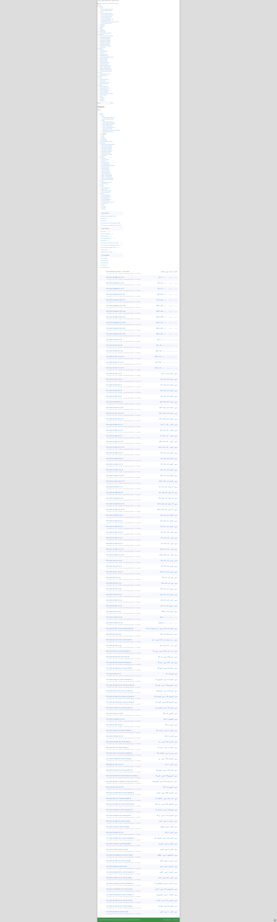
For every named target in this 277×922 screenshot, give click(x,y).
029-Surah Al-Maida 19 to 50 (114, 430)
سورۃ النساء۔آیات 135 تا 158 (168, 413)
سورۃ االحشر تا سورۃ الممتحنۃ (167, 844)
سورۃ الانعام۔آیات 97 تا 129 (168, 475)
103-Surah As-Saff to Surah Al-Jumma (117, 849)
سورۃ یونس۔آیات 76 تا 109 (168, 572)
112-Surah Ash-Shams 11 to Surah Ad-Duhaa (119, 900)
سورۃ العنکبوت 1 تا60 (170, 719)
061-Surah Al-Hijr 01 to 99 (113, 611)
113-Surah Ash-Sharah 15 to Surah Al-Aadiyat (119, 906)
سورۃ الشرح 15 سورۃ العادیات (167, 906)
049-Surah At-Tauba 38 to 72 (114, 543)
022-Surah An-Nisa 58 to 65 (114, 390)
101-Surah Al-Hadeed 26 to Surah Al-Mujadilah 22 (120, 838)
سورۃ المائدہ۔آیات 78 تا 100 (168, 441)
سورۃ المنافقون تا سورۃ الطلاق (167, 855)
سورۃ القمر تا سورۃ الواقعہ (168, 827)
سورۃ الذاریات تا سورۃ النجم (168, 821)
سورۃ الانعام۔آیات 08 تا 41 (169, 458)
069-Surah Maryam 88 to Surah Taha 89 (117, 657)
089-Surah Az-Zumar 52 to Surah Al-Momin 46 (119, 770)
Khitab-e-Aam (104, 220)
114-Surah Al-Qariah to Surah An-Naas (117, 911)
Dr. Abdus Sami (104, 265)
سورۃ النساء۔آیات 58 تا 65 (169, 390)
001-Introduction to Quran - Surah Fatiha (117, 271)
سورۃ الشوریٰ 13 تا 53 (170, 787)
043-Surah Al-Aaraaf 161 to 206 (115, 509)
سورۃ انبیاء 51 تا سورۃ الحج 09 (167, 668)
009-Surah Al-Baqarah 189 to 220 (115, 317)
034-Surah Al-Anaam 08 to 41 (114, 458)
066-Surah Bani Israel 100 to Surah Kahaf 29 (119, 639)
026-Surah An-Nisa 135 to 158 (114, 413)
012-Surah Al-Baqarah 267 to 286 (115, 334)
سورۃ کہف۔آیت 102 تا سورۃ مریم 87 (165, 651)
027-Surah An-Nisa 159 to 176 (114, 419)
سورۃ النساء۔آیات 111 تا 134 (168, 407)
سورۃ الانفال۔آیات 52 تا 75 (168, 526)
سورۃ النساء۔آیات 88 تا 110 (168, 402)
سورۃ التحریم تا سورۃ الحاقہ (168, 861)
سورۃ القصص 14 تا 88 (170, 713)
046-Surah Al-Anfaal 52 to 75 (114, 526)
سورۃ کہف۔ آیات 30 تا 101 (168, 645)
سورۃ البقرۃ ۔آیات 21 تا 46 (167, 283)
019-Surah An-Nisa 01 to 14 (114, 373)
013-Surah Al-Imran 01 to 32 (114, 339)
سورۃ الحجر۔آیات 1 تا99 (169, 611)
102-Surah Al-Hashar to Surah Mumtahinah (118, 843)
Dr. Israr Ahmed (104, 258)
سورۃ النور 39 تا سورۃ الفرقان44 (166, 691)
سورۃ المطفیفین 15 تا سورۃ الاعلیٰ (166, 889)
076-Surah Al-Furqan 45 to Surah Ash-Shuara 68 (120, 696)
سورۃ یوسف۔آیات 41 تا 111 (168, 594)
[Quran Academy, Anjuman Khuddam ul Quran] (107, 3)
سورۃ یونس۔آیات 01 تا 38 (169, 560)
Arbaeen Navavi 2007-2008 (106, 252)
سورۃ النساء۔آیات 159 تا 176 (168, 419)
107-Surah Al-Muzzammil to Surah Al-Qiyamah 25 (120, 872)
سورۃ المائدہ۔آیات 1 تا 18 (169, 424)
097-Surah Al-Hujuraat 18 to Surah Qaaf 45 (118, 815)
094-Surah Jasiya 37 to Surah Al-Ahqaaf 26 (118, 798)
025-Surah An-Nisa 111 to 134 (114, 407)
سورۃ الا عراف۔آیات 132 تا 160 (167, 504)
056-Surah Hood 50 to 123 (113, 583)
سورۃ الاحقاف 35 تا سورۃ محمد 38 (166, 804)
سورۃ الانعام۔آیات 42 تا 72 (169, 464)
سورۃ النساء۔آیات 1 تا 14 (169, 373)
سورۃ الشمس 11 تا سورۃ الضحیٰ (166, 900)
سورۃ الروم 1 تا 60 (171, 725)
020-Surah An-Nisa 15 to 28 (114, 379)
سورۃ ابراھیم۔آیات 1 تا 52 (169, 606)
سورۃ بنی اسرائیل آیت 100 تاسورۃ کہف (164, 640)
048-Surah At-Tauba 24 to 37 (114, 538)
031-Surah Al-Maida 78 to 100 (114, 441)
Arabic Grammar (104, 249)
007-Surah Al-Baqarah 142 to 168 (115, 305)
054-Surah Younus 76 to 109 (114, 571)
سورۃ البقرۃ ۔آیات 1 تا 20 (168, 277)
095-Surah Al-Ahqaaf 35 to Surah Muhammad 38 (120, 804)
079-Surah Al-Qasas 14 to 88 (114, 713)
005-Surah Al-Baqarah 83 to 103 (115, 294)
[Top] (275, 920)
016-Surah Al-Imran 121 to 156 (115, 356)
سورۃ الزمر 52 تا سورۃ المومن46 (166, 770)
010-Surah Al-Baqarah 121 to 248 (115, 322)
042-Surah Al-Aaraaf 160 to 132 (115, 504)
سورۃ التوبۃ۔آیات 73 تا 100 (168, 549)
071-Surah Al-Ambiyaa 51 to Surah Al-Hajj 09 (119, 668)
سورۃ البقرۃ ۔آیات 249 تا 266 (166, 328)
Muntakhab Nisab (104, 236)
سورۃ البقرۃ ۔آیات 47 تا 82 (167, 288)
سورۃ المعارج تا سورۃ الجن (168, 866)
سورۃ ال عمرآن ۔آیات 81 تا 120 (166, 351)
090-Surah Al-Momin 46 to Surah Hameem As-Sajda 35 (122, 775)
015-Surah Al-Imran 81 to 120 (114, 351)
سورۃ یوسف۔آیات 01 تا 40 (168, 589)
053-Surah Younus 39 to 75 (114, 566)
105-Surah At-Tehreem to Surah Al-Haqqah (118, 860)
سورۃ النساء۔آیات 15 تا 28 (169, 379)
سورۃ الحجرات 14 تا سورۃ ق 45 (167, 815)
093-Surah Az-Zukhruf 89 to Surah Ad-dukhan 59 (120, 792)
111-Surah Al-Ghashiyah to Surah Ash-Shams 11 (120, 894)
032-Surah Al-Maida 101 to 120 (115, 447)
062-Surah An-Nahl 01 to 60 (114, 617)
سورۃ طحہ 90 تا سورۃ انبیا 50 (167, 662)
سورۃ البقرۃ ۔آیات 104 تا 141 (166, 300)
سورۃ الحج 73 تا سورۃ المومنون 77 (166, 679)
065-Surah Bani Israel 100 (113, 634)
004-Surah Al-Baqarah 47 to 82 (115, 288)
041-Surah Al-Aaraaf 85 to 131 (114, 498)
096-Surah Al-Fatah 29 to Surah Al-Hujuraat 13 (119, 809)
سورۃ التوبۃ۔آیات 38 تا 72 (169, 543)
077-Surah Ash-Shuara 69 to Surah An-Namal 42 (120, 702)
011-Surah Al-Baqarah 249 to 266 (115, 328)
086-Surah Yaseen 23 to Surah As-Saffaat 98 (119, 753)
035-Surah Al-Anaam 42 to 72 (114, 464)
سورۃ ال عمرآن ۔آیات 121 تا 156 (166, 356)
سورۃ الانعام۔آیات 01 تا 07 (169, 453)
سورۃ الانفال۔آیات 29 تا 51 (168, 521)
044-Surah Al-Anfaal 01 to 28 (114, 515)
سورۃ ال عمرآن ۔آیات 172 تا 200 (166, 368)
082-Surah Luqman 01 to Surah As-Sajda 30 (119, 730)
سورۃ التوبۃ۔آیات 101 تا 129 (168, 555)
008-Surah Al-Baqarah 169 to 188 (115, 311)
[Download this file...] (100, 272)
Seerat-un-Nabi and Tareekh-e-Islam (108, 247)
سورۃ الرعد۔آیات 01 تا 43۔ (168, 600)
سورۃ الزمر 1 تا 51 (171, 764)
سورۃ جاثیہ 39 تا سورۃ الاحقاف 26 (166, 798)
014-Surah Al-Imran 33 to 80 (114, 345)
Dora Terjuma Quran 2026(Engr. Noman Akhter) (111, 225)
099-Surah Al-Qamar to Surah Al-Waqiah (117, 826)
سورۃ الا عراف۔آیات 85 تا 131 (167, 498)
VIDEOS (98, 109)
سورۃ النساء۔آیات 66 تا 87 (169, 396)
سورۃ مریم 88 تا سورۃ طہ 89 (167, 657)
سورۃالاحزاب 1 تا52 (171, 736)
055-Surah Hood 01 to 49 (113, 577)
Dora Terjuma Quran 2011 (106, 238)
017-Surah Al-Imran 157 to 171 (115, 362)
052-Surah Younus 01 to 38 (114, 560)
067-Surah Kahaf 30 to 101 (114, 645)
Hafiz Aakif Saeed (104, 260)
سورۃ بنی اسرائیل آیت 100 (168, 634)
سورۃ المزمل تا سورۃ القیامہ (168, 872)
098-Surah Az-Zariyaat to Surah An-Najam (118, 821)
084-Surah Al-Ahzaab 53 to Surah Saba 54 (118, 741)
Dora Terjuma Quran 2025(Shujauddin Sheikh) (110, 223)
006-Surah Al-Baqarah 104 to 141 (115, 300)
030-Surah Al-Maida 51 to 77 (114, 436)
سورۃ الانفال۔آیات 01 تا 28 (168, 515)
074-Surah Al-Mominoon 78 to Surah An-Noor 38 (120, 685)
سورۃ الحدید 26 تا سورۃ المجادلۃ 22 (165, 838)
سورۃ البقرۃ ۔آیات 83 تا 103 (167, 294)
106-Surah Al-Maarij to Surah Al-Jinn (116, 866)
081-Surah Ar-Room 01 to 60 (114, 724)
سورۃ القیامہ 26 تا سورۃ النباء (167, 878)
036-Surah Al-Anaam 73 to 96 (114, 470)
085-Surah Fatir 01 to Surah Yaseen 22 (117, 747)
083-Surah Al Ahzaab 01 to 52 (114, 736)
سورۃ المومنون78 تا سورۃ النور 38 (166, 685)
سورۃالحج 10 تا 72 (171, 674)
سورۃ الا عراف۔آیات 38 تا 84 (168, 492)
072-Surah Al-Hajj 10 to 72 (113, 673)
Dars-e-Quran (103, 231)
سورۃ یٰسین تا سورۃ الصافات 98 (167, 753)
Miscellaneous (104, 240)
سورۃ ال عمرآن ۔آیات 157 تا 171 (166, 362)
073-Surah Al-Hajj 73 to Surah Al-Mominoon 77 (119, 679)
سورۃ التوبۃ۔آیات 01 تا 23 (169, 532)
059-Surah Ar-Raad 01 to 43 (114, 600)
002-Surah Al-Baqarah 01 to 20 (115, 277)
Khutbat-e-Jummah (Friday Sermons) (108, 216)
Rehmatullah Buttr (105, 262)
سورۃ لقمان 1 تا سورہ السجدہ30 (166, 730)
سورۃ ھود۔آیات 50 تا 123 (169, 583)
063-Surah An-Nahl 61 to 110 (114, 623)
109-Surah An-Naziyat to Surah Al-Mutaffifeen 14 (120, 883)
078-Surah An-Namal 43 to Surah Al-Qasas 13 (119, 707)
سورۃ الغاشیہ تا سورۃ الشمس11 (166, 895)
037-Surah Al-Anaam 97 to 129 (115, 475)
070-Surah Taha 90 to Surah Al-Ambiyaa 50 (118, 662)
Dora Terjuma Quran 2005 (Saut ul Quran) (109, 242)
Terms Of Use (175, 919)
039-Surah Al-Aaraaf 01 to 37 (114, 487)
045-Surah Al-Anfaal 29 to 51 (114, 521)
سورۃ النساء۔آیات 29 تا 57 (169, 385)
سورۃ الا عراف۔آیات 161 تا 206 (167, 509)
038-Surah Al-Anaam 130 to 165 (115, 481)
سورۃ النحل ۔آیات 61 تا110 (167, 623)
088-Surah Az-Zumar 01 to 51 (114, 764)
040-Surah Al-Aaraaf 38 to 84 (114, 492)
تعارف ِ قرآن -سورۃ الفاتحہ (168, 271)
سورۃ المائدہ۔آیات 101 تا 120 (167, 447)
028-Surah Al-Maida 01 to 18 (114, 424)
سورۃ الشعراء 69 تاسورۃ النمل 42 (166, 702)
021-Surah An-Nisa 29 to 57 (114, 385)
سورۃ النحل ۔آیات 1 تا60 (168, 617)
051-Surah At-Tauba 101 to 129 (115, 555)
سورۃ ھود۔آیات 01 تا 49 (169, 577)
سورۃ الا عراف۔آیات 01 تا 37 (168, 487)
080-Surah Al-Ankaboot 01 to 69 (115, 719)
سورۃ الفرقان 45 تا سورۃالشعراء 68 (165, 696)
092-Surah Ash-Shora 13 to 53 (114, 787)
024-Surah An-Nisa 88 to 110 (114, 402)
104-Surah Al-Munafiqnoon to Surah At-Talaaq (119, 855)
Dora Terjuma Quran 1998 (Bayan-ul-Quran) (110, 245)
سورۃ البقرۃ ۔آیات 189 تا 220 (166, 317)
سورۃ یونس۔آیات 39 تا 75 (169, 566)
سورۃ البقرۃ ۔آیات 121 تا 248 (166, 322)
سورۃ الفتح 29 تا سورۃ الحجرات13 (166, 810)
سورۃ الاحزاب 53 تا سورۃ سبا (167, 742)
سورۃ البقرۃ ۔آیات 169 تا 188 (166, 311)
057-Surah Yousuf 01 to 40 (113, 589)
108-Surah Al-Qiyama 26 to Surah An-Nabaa (119, 877)
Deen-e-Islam (103, 218)
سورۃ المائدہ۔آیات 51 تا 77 (168, 436)
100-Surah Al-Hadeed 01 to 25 (114, 832)
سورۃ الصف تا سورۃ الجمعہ (168, 849)
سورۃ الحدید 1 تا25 (171, 832)
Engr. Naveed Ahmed (105, 267)
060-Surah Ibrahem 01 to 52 (114, 605)
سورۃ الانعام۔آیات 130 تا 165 (168, 481)
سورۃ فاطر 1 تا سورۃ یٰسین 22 (167, 747)
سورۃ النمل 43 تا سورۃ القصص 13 (166, 708)
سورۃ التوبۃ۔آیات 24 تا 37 (169, 538)
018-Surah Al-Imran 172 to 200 (115, 368)
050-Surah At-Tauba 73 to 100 (114, 549)
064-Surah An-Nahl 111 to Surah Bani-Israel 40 (119, 628)
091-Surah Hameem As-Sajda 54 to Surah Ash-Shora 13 (122, 781)
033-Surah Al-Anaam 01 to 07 (114, 453)
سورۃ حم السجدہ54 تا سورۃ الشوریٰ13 (164, 781)
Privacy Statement (167, 919)
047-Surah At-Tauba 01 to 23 (114, 532)
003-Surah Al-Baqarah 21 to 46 (115, 283)
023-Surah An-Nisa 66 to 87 (114, 396)
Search (112, 103)
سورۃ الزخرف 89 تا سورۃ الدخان (166, 793)
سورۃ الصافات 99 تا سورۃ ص (167, 759)
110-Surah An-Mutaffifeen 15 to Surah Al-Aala (119, 889)
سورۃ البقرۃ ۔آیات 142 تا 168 (166, 305)
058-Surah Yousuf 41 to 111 (114, 594)
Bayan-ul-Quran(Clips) (105, 233)
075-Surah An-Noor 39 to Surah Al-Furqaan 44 (119, 691)
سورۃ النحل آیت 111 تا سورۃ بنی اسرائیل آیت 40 (161, 628)
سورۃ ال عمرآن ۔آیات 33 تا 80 (166, 345)
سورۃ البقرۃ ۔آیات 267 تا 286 (166, 334)
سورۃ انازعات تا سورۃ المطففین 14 (166, 883)
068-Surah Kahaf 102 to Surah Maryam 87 (118, 651)
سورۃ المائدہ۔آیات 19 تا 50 (168, 430)
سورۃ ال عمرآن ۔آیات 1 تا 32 (167, 339)
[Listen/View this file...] (103, 272)
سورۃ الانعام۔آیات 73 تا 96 (169, 470)
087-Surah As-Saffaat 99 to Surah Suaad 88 (118, 758)
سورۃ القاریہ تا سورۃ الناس (168, 912)
